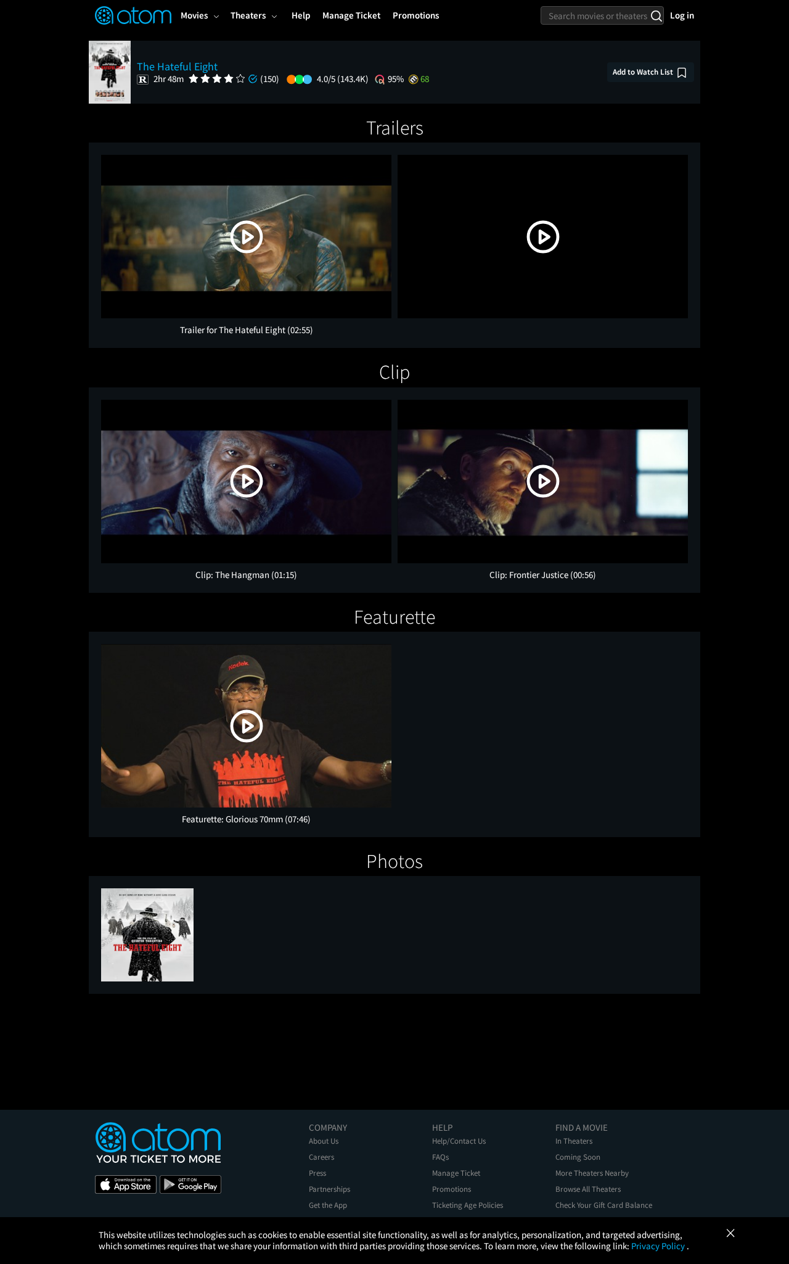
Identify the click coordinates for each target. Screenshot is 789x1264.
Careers (321, 1157)
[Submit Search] (656, 15)
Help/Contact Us (459, 1141)
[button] (246, 237)
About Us (323, 1141)
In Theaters (573, 1141)
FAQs (440, 1157)
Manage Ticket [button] (351, 15)
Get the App (328, 1205)
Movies (194, 15)
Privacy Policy (659, 1246)
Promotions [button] (416, 15)
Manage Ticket (456, 1173)
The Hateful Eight (177, 66)
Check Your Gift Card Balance (603, 1205)
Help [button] (301, 15)
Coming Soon (577, 1157)
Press (317, 1173)
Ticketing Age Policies (467, 1205)
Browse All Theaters (588, 1189)
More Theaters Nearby (592, 1173)
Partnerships (329, 1189)
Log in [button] (682, 15)
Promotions (451, 1189)
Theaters (248, 15)
